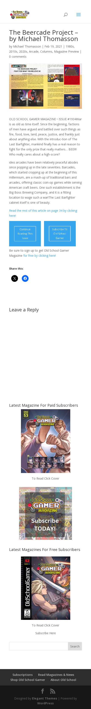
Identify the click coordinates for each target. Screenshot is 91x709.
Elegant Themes (44, 698)
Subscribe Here (45, 633)
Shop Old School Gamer (27, 680)
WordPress (45, 703)
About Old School (63, 680)
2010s (13, 51)
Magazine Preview (66, 51)
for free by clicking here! (39, 256)
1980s (70, 46)
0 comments (17, 57)
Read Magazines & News (56, 675)
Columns (46, 51)
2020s (23, 51)
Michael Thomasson (27, 46)
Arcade (34, 51)
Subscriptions (22, 675)
